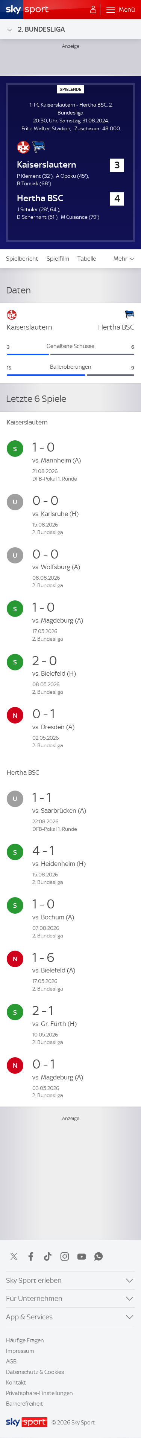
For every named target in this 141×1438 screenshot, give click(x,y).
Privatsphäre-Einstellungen (39, 1393)
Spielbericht (22, 258)
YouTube (81, 1256)
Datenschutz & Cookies (35, 1372)
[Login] (93, 10)
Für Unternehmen (34, 1298)
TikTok (48, 1256)
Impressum (20, 1351)
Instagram (65, 1256)
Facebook (31, 1256)
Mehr (120, 258)
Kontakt (16, 1382)
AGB (11, 1361)
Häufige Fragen (25, 1340)
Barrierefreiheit (24, 1403)
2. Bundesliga (41, 29)
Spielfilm (58, 258)
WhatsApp (98, 1256)
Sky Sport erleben (34, 1280)
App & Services (29, 1317)
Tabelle (86, 258)
